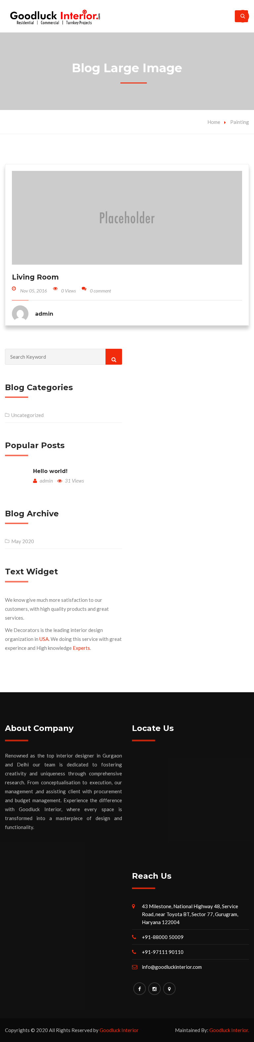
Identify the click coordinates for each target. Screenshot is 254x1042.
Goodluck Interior (119, 1030)
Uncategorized (27, 415)
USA (44, 639)
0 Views (68, 290)
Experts (81, 648)
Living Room (35, 277)
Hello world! (50, 471)
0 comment (100, 290)
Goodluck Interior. (229, 1030)
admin (46, 481)
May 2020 (22, 541)
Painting (239, 122)
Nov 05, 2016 (33, 290)
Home (213, 122)
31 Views (74, 481)
